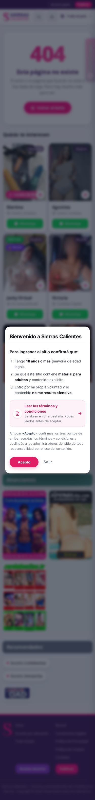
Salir (48, 461)
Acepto (24, 462)
